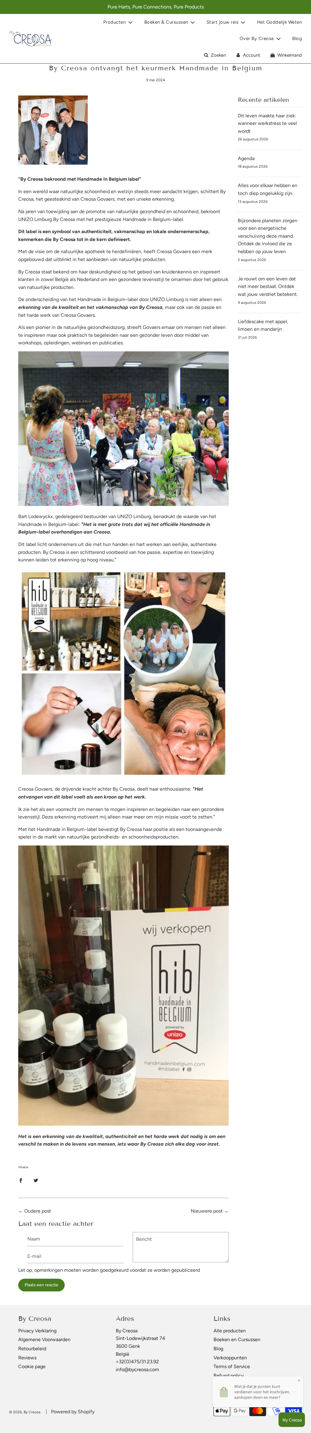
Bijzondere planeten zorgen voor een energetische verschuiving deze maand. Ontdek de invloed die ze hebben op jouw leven (267, 236)
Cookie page (32, 1366)
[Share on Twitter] (36, 1180)
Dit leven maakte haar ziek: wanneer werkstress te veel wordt (267, 123)
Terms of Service (232, 1366)
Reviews (27, 1358)
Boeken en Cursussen (237, 1339)
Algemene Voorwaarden (44, 1339)
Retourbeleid (32, 1348)
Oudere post (37, 1211)
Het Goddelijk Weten (279, 22)
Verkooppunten (230, 1358)
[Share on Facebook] (21, 1180)
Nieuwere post (207, 1211)
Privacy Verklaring (37, 1331)
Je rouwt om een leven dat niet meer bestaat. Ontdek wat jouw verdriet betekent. (268, 286)
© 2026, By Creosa (24, 1412)
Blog (297, 38)
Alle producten (230, 1331)
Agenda (246, 158)
